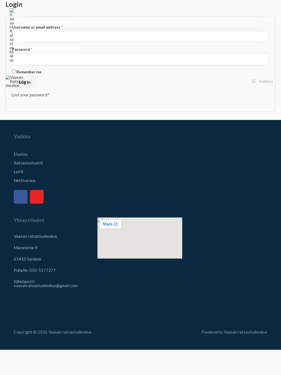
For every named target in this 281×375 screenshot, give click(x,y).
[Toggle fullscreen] (21, 355)
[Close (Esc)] (50, 355)
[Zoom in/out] (7, 355)
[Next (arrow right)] (21, 364)
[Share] (36, 355)
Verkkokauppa (45, 60)
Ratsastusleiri (46, 10)
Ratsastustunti (47, 23)
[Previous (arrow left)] (7, 364)
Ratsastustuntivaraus (55, 47)
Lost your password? (30, 94)
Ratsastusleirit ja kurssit (58, 35)
